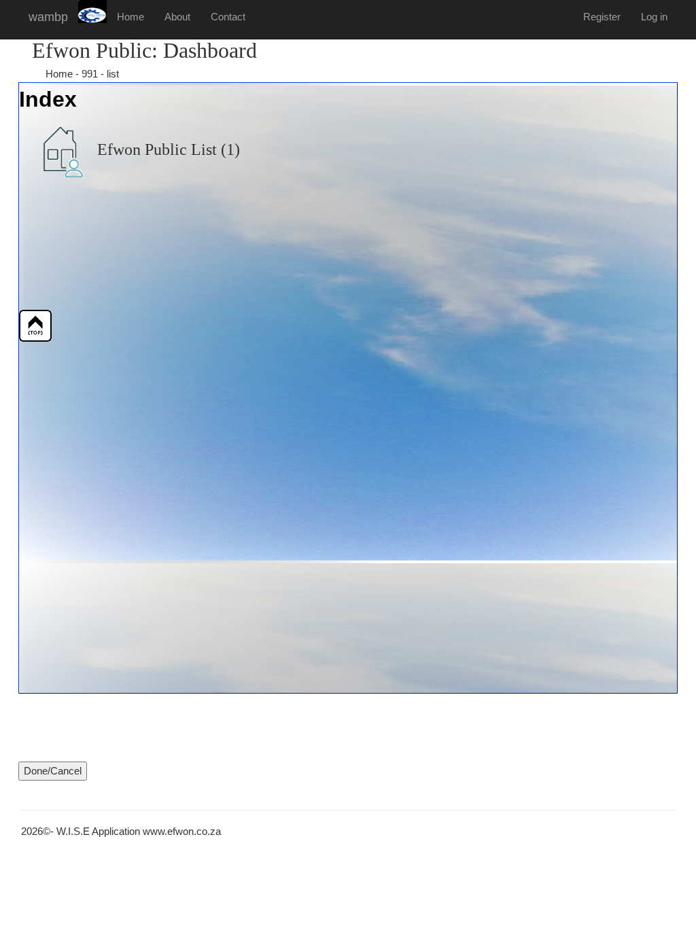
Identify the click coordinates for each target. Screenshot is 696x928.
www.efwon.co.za (182, 831)
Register (602, 16)
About (177, 16)
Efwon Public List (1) (166, 149)
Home (130, 16)
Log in (654, 16)
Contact (228, 16)
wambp (48, 17)
